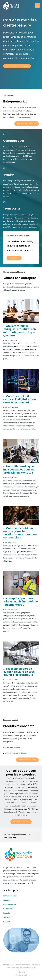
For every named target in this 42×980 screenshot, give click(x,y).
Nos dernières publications (17, 66)
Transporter (11, 209)
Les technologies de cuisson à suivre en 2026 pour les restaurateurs (19, 672)
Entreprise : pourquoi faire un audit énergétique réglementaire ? (20, 602)
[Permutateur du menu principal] (37, 5)
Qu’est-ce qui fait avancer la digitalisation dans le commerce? (19, 399)
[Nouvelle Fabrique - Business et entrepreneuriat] (11, 6)
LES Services (14, 258)
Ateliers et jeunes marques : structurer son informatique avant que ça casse (19, 330)
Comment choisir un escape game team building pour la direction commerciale (20, 532)
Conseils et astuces (21, 821)
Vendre (8, 175)
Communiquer (13, 141)
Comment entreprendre (26, 123)
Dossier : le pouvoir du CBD (16, 753)
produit (6, 184)
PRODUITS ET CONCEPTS (27, 760)
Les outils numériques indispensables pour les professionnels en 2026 (18, 469)
